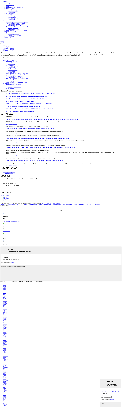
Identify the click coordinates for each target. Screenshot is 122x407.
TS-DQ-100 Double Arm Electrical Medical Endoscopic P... (21, 101)
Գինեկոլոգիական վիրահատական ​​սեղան (17, 26)
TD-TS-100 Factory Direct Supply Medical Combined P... (21, 111)
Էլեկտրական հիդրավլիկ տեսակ (16, 25)
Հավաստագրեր (10, 5)
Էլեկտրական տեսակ (13, 29)
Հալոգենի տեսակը (13, 11)
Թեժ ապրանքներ (46, 203)
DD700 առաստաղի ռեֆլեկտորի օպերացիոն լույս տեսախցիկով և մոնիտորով (30, 128)
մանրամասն (13, 124)
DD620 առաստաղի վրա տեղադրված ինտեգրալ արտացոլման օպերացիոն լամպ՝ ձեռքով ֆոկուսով (37, 138)
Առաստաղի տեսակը (11, 9)
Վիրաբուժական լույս (8, 8)
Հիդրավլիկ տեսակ (13, 28)
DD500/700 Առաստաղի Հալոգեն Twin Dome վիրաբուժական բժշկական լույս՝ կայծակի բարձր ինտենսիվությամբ (40, 147)
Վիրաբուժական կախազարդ (13, 32)
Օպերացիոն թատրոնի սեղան (74, 204)
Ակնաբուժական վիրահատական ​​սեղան (16, 30)
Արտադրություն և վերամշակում (14, 7)
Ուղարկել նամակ (5, 206)
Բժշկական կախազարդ (9, 31)
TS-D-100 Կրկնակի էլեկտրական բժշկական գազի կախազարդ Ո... (26, 96)
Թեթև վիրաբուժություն (21, 204)
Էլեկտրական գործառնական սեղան (15, 23)
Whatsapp (3, 207)
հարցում (8, 124)
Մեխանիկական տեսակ (14, 35)
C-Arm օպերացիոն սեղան (35, 204)
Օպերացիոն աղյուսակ (9, 20)
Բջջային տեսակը (10, 13)
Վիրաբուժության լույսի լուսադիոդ (91, 204)
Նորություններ (7, 37)
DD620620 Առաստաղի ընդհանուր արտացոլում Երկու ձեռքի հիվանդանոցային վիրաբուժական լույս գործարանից (42, 119)
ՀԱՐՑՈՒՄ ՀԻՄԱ (5, 195)
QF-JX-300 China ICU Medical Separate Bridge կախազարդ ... (23, 106)
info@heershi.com (6, 189)
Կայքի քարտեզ (56, 203)
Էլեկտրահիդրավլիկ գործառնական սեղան (53, 204)
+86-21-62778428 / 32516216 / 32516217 (11, 221)
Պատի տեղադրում (11, 17)
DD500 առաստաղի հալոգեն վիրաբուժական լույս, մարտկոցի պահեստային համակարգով (34, 160)
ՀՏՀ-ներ (8, 6)
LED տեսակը (11, 12)
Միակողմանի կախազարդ (8, 204)
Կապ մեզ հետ (7, 38)
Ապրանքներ (6, 47)
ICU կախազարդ (10, 36)
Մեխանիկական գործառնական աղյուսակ (17, 22)
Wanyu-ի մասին (7, 3)
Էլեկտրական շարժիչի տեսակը (16, 24)
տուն (4, 45)
